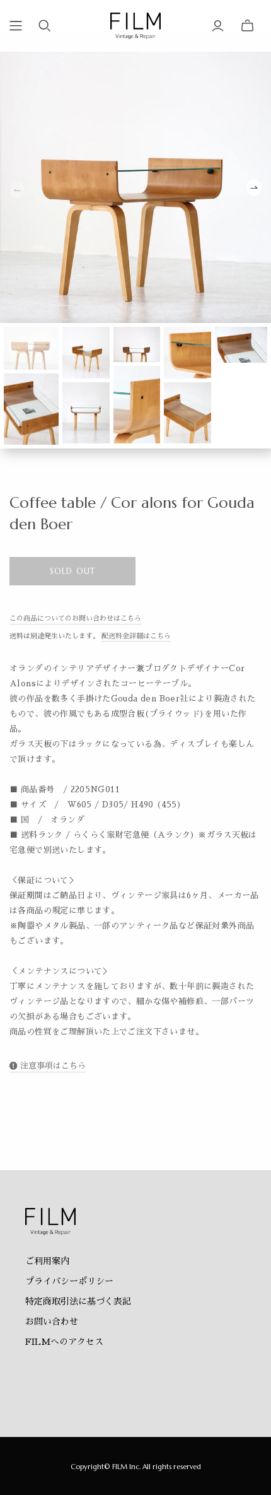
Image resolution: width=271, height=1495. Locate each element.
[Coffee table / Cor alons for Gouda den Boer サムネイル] (31, 348)
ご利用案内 (47, 1261)
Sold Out (72, 571)
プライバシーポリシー (69, 1281)
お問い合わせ (51, 1321)
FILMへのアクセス (64, 1341)
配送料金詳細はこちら (136, 636)
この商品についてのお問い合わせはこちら (75, 618)
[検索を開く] (45, 26)
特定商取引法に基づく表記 (78, 1301)
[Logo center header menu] (15, 26)
